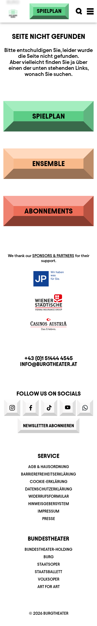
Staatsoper (48, 564)
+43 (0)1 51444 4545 (48, 358)
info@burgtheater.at (48, 364)
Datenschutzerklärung (48, 489)
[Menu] (90, 11)
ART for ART (48, 586)
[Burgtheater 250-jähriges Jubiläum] (13, 11)
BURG (49, 557)
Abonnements (48, 211)
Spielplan (49, 11)
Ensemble (48, 163)
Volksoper (48, 579)
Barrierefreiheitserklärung (48, 474)
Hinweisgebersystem (48, 504)
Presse (48, 518)
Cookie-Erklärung (48, 481)
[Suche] (79, 11)
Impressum (48, 511)
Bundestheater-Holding (48, 549)
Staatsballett (48, 572)
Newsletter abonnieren (48, 425)
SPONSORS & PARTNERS (53, 255)
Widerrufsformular (48, 496)
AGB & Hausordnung (48, 466)
